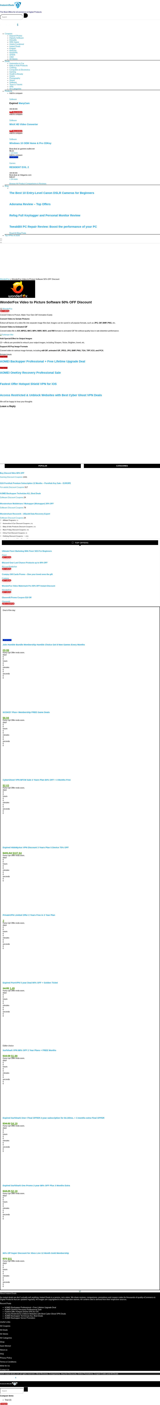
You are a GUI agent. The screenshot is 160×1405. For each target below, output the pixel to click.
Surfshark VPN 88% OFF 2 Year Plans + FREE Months (29, 1050)
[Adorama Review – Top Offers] (21, 199)
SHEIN (12, 55)
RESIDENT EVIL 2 (19, 167)
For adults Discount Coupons (12, 487)
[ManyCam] (17, 95)
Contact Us (4, 1370)
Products (8, 91)
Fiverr (4, 555)
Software (13, 82)
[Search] (26, 15)
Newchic (13, 51)
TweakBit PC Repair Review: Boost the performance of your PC (53, 226)
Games (12, 163)
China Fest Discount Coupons (14, 533)
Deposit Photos (15, 36)
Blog (7, 186)
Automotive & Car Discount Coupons (16, 523)
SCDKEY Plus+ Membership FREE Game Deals (26, 712)
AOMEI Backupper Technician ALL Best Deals (20, 493)
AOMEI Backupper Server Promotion (20, 1318)
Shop (2, 1342)
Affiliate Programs (9, 520)
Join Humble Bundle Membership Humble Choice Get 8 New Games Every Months (44, 645)
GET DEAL (4, 311)
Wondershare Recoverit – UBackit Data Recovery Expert (25, 514)
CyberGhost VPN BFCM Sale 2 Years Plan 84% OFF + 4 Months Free (37, 780)
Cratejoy (5, 578)
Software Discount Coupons (11, 497)
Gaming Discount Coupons (11, 477)
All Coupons (5, 1326)
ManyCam (24, 103)
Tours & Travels (15, 85)
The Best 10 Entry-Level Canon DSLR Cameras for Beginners (51, 193)
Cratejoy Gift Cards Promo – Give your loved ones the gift (27, 574)
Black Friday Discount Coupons (14, 530)
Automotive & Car (16, 63)
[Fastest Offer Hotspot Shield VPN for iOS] (18, 379)
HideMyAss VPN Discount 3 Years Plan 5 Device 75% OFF (36, 847)
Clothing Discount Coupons (14, 536)
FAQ (2, 1354)
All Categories (15, 89)
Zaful (11, 57)
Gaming (12, 72)
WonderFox (5, 279)
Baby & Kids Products (18, 66)
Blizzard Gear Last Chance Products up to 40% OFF (25, 563)
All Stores (13, 59)
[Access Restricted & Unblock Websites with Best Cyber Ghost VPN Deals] (31, 390)
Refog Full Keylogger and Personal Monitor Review (44, 215)
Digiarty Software (16, 38)
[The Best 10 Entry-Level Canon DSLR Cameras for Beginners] (25, 188)
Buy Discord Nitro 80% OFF (12, 473)
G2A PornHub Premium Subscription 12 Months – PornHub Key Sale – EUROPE (35, 483)
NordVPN (13, 53)
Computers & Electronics (19, 70)
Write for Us (5, 1366)
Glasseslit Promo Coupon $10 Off (16, 598)
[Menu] (1, 239)
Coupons (8, 34)
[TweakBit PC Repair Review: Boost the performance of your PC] (22, 222)
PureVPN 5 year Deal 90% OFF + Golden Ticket (30, 983)
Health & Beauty (16, 74)
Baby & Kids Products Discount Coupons (18, 527)
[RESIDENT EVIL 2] (29, 159)
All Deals (4, 1330)
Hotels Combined (16, 44)
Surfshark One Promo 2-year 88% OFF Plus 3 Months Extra (36, 1185)
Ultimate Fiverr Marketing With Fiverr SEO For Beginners (27, 551)
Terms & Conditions (8, 1362)
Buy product (17, 112)
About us (3, 1350)
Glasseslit (6, 601)
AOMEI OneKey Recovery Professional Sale (30, 372)
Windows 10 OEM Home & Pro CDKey (30, 143)
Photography (14, 78)
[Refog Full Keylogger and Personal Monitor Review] (32, 211)
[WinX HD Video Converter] (25, 116)
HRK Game (14, 42)
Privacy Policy (6, 1358)
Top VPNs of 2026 (12, 235)
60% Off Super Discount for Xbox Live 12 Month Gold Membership (36, 1253)
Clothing (12, 68)
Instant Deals (14, 46)
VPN (11, 87)
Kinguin (12, 48)
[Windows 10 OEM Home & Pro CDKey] (26, 135)
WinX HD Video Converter (23, 124)
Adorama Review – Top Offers (30, 204)
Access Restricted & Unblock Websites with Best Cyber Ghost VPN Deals (51, 395)
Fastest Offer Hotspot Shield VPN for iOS (28, 383)
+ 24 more (13, 179)
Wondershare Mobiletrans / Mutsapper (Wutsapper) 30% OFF (27, 504)
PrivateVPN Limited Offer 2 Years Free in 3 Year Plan (29, 915)
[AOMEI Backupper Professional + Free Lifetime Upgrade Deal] (34, 357)
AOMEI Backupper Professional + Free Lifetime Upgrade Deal (42, 361)
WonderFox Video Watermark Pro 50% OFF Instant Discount (28, 586)
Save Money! (5, 1346)
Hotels (12, 76)
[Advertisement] (80, 260)
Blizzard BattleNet (9, 567)
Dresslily (13, 40)
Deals (7, 61)
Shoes (12, 80)
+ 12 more (13, 153)
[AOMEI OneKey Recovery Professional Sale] (27, 368)
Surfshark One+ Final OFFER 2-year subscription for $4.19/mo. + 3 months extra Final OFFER (53, 1118)
